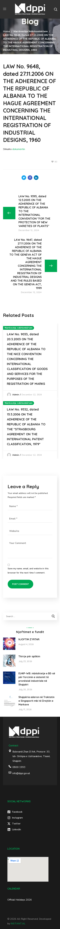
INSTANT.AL (18, 923)
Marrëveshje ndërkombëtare (31, 31)
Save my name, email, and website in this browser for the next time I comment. (28, 570)
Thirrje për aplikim (29, 656)
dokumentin (18, 149)
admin (15, 394)
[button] (55, 9)
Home (6, 31)
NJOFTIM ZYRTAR (28, 639)
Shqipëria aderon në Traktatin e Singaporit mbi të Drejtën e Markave (36, 701)
